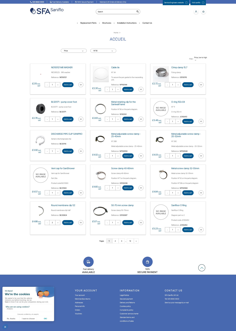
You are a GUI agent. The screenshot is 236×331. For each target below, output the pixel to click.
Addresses (79, 302)
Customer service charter (129, 314)
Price (66, 51)
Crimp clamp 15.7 (179, 67)
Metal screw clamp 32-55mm (185, 168)
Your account (80, 295)
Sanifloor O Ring (178, 205)
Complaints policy (126, 310)
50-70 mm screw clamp (122, 205)
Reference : (55, 77)
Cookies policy (125, 306)
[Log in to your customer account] (196, 11)
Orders (77, 310)
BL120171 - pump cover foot (64, 102)
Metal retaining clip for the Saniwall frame (123, 103)
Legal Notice (124, 295)
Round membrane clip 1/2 (63, 205)
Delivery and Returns (127, 302)
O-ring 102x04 (178, 102)
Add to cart (68, 85)
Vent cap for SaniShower (63, 168)
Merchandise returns (82, 299)
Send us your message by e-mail (177, 302)
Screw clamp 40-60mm (122, 168)
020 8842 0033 (38, 2)
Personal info (80, 306)
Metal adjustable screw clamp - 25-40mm (126, 135)
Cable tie (115, 67)
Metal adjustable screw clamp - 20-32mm (186, 135)
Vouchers (78, 314)
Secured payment (126, 299)
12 (130, 241)
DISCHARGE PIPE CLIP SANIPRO (66, 134)
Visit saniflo (196, 2)
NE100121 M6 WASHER (62, 67)
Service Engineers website (174, 2)
